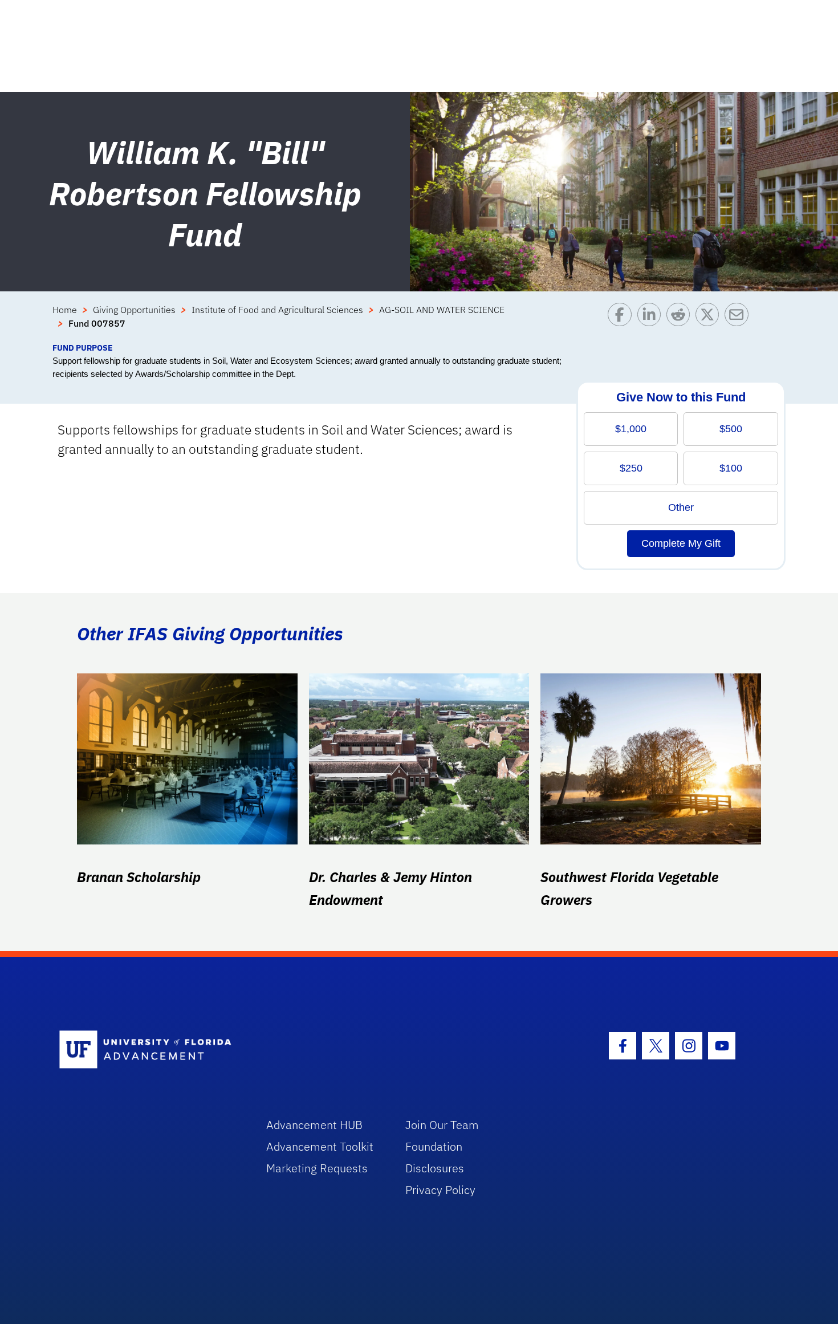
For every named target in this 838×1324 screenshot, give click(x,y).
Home (64, 309)
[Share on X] (710, 322)
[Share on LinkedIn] (651, 322)
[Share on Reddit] (680, 322)
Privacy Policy (440, 1189)
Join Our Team (442, 1124)
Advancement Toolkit (319, 1146)
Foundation (433, 1146)
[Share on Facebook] (622, 322)
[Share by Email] (739, 322)
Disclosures (434, 1168)
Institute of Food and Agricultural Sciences (277, 309)
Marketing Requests (317, 1168)
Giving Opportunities (134, 309)
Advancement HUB (314, 1124)
